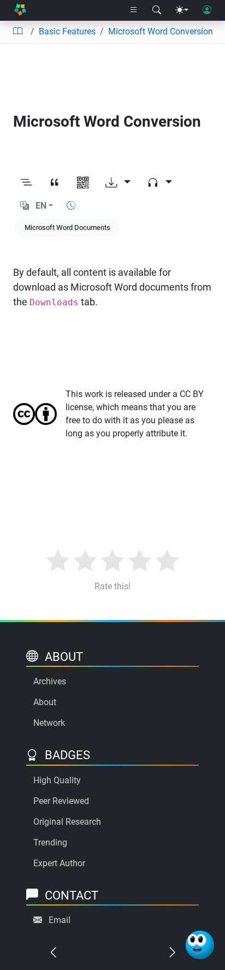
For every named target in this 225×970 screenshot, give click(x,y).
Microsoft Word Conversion (160, 31)
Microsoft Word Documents (67, 227)
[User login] (207, 10)
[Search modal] (156, 10)
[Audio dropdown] (159, 183)
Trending (50, 842)
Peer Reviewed (61, 801)
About (44, 702)
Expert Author (59, 863)
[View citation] (55, 183)
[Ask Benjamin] (200, 945)
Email (59, 920)
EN (40, 205)
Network (49, 723)
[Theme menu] (182, 10)
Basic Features (67, 31)
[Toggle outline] (26, 183)
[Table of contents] (17, 31)
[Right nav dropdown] (133, 10)
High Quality (57, 780)
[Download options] (118, 183)
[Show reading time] (71, 205)
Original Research (67, 822)
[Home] (20, 11)
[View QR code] (83, 183)
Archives (49, 681)
